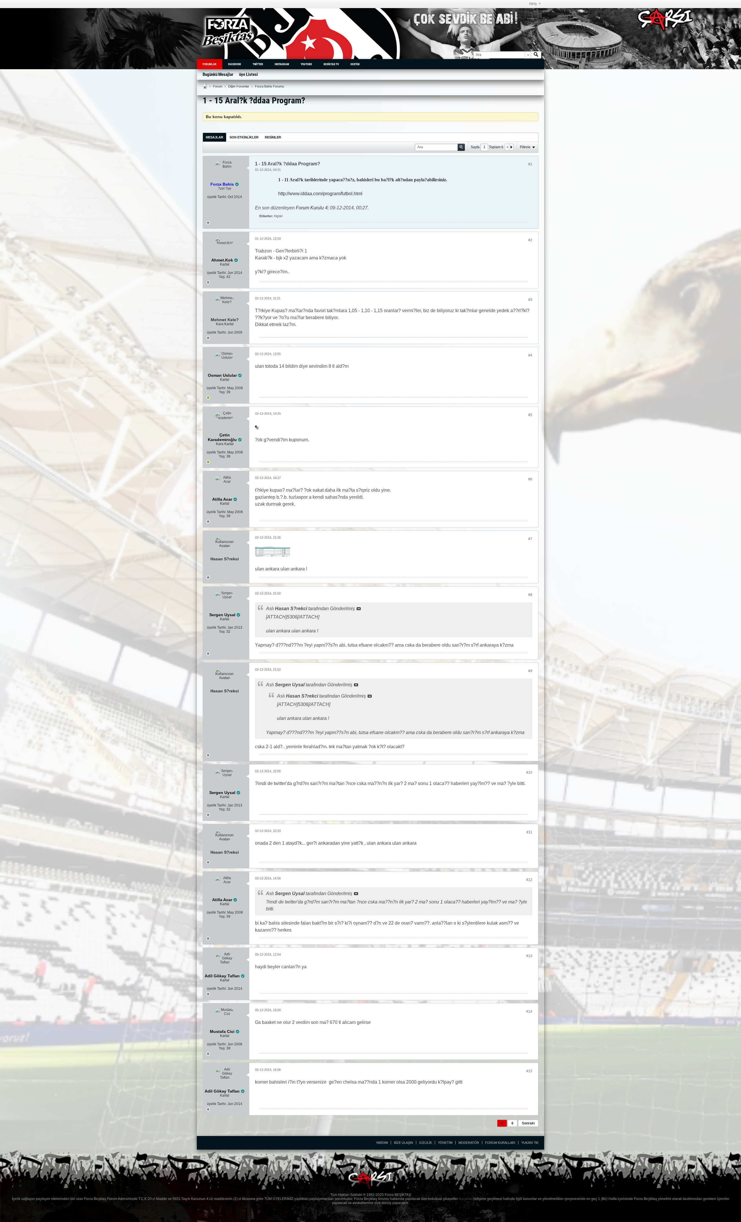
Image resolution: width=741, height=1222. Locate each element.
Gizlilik (425, 1142)
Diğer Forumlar (238, 86)
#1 (530, 164)
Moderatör (468, 1142)
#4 (530, 355)
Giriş (533, 4)
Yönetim (445, 1142)
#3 (530, 300)
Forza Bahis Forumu (269, 86)
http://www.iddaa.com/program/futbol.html (320, 193)
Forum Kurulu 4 (312, 207)
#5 (530, 415)
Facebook (234, 64)
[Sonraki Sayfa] (511, 147)
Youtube (306, 64)
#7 (530, 539)
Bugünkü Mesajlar (218, 74)
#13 (529, 956)
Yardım (382, 1142)
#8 (530, 595)
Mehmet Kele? (225, 319)
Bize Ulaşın (403, 1142)
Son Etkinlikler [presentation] (244, 137)
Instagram (282, 64)
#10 (529, 773)
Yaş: (222, 277)
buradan (465, 1199)
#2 (530, 240)
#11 (529, 832)
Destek (355, 64)
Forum (217, 86)
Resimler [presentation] (273, 137)
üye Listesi (248, 74)
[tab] (214, 137)
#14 (529, 1011)
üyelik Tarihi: (217, 197)
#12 (529, 880)
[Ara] (536, 54)
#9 (530, 671)
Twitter (258, 64)
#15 (529, 1071)
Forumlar (210, 64)
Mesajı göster (359, 608)
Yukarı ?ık (529, 1142)
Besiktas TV (331, 64)
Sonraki (528, 1123)
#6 (530, 479)
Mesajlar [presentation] (214, 137)
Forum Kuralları (500, 1142)
